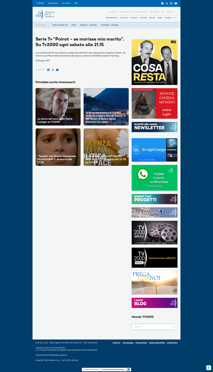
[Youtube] (176, 3)
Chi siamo (112, 12)
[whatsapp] (57, 70)
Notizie (143, 18)
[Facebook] (162, 3)
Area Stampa (128, 343)
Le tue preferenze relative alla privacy (112, 369)
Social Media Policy (157, 343)
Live (175, 18)
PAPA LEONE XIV (60, 25)
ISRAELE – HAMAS (88, 25)
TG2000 (167, 18)
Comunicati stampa (140, 12)
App (163, 12)
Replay (152, 18)
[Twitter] (167, 3)
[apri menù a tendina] (118, 17)
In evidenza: (41, 25)
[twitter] (53, 70)
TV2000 (40, 3)
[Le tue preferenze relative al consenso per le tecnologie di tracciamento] (208, 367)
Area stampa (124, 12)
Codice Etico (172, 343)
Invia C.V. (117, 343)
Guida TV (134, 18)
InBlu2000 (53, 3)
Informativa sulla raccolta (91, 369)
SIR (75, 3)
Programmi (111, 18)
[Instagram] (171, 3)
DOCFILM (124, 18)
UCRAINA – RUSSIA (109, 25)
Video (159, 18)
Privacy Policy (141, 343)
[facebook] (48, 70)
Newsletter (154, 12)
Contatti (170, 12)
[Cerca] (176, 12)
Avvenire (66, 3)
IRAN (73, 25)
